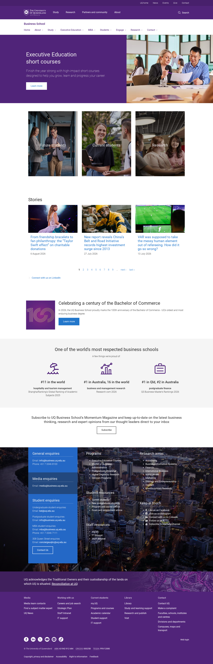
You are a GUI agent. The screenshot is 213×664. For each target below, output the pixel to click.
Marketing (150, 478)
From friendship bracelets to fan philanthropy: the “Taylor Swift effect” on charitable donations (52, 243)
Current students (100, 499)
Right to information (78, 656)
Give (175, 3)
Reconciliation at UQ (65, 584)
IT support (62, 618)
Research (70, 12)
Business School (34, 24)
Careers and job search (69, 603)
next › (123, 269)
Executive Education (71, 30)
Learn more (36, 86)
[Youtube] (47, 640)
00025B (87, 648)
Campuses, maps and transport (169, 628)
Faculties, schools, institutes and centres (172, 615)
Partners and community (94, 12)
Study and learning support (138, 608)
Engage (120, 30)
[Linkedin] (33, 640)
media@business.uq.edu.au (53, 485)
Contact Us (42, 550)
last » (132, 269)
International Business (156, 471)
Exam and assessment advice (107, 510)
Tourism (149, 485)
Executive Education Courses (106, 460)
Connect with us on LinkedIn (46, 277)
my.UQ (95, 531)
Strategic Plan (64, 608)
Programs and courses (102, 608)
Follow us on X (156, 520)
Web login (184, 639)
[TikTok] (61, 640)
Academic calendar (100, 613)
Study (56, 12)
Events (166, 3)
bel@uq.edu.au (46, 511)
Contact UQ (164, 603)
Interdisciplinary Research (158, 488)
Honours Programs (101, 478)
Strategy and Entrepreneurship (160, 481)
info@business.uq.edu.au (52, 460)
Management (152, 474)
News (155, 3)
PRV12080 (105, 648)
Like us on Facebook (158, 510)
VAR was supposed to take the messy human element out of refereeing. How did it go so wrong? (158, 243)
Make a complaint (167, 608)
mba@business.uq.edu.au (52, 529)
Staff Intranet (98, 538)
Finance (149, 467)
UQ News (28, 613)
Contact (185, 3)
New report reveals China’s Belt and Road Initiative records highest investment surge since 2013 (104, 243)
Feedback (94, 656)
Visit (126, 618)
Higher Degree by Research (105, 474)
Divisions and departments (171, 621)
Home (27, 30)
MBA (90, 30)
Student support (99, 618)
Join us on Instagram (160, 513)
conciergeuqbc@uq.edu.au (52, 542)
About (117, 12)
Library (128, 603)
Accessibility (61, 656)
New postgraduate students (106, 503)
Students (104, 30)
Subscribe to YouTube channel (164, 524)
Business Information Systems (161, 464)
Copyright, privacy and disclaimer (39, 656)
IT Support (97, 535)
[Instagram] (54, 640)
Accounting (151, 460)
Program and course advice (106, 506)
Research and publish (135, 613)
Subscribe (106, 430)
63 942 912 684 (66, 648)
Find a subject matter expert (38, 608)
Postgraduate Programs (104, 471)
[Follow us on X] (40, 640)
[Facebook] (26, 640)
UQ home (144, 3)
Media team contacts (34, 603)
